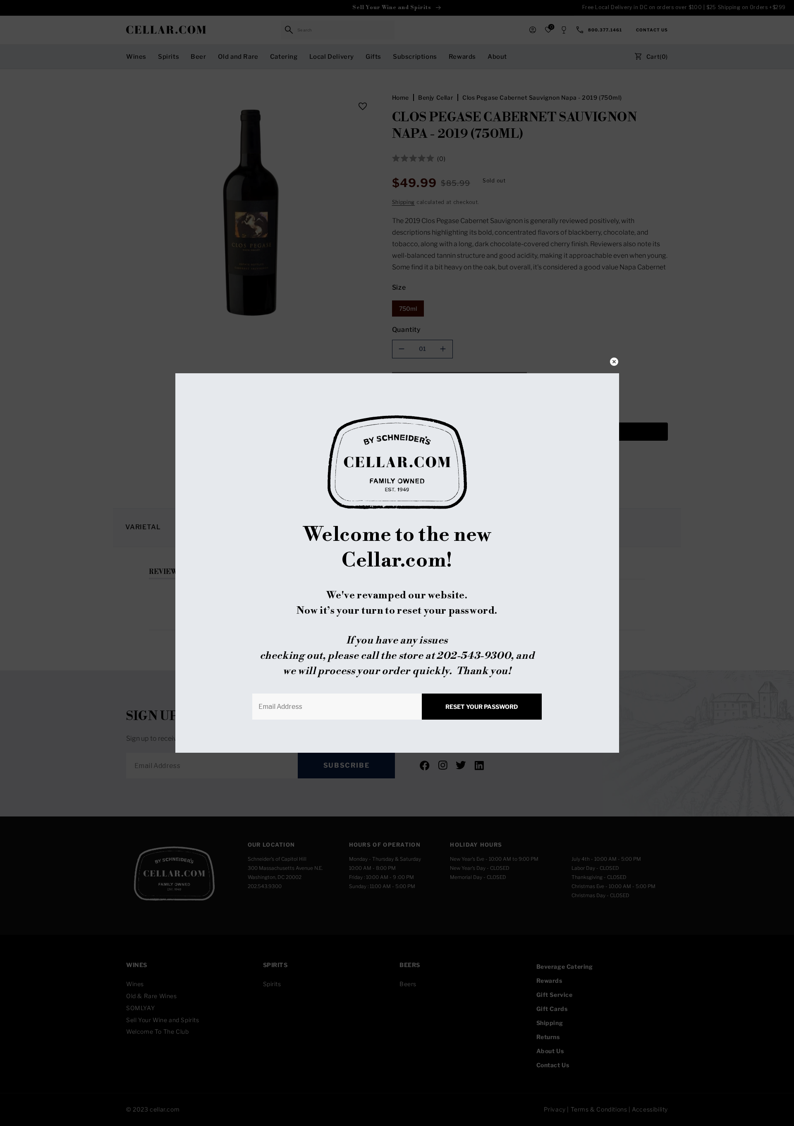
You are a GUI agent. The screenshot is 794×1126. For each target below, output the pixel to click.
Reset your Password (481, 706)
